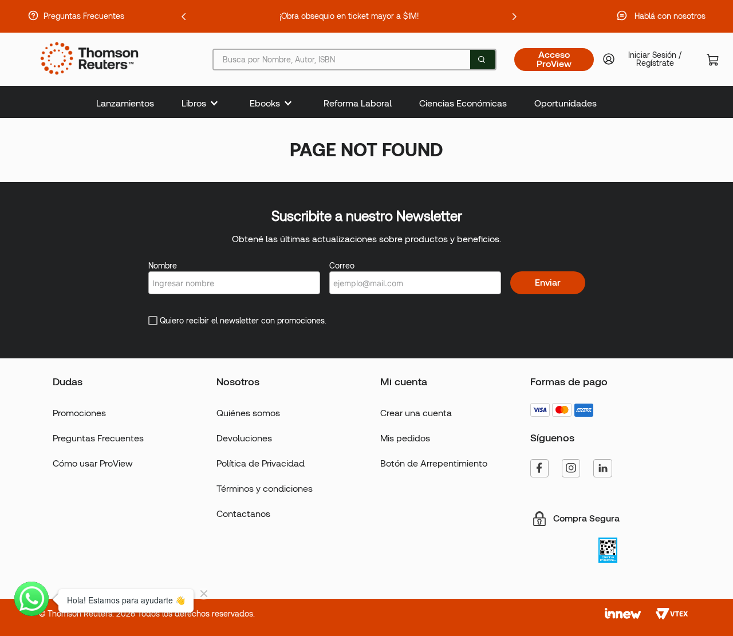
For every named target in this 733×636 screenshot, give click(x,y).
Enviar (548, 282)
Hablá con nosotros (670, 16)
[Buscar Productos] (481, 59)
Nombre (162, 265)
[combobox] (354, 59)
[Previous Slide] (184, 17)
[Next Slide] (514, 17)
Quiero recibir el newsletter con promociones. (243, 320)
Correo (341, 265)
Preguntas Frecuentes (84, 16)
